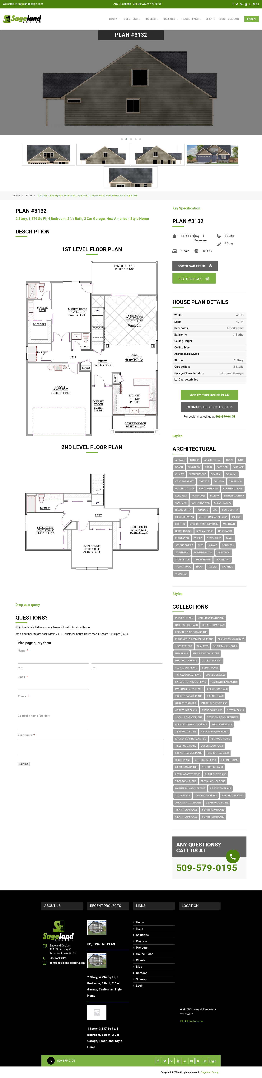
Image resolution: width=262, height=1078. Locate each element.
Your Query (26, 735)
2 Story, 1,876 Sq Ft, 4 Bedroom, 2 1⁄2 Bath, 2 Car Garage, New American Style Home (88, 195)
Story (115, 19)
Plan (29, 195)
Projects (170, 19)
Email (23, 676)
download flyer (192, 266)
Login (251, 19)
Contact (233, 18)
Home (16, 195)
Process (151, 19)
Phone (23, 696)
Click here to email (192, 1021)
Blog (139, 966)
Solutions (132, 19)
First (20, 667)
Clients (210, 18)
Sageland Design (210, 1072)
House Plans (192, 19)
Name (23, 650)
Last (94, 667)
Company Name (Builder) (34, 715)
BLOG (221, 18)
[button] (121, 139)
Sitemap (141, 979)
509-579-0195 (66, 1060)
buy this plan (191, 279)
